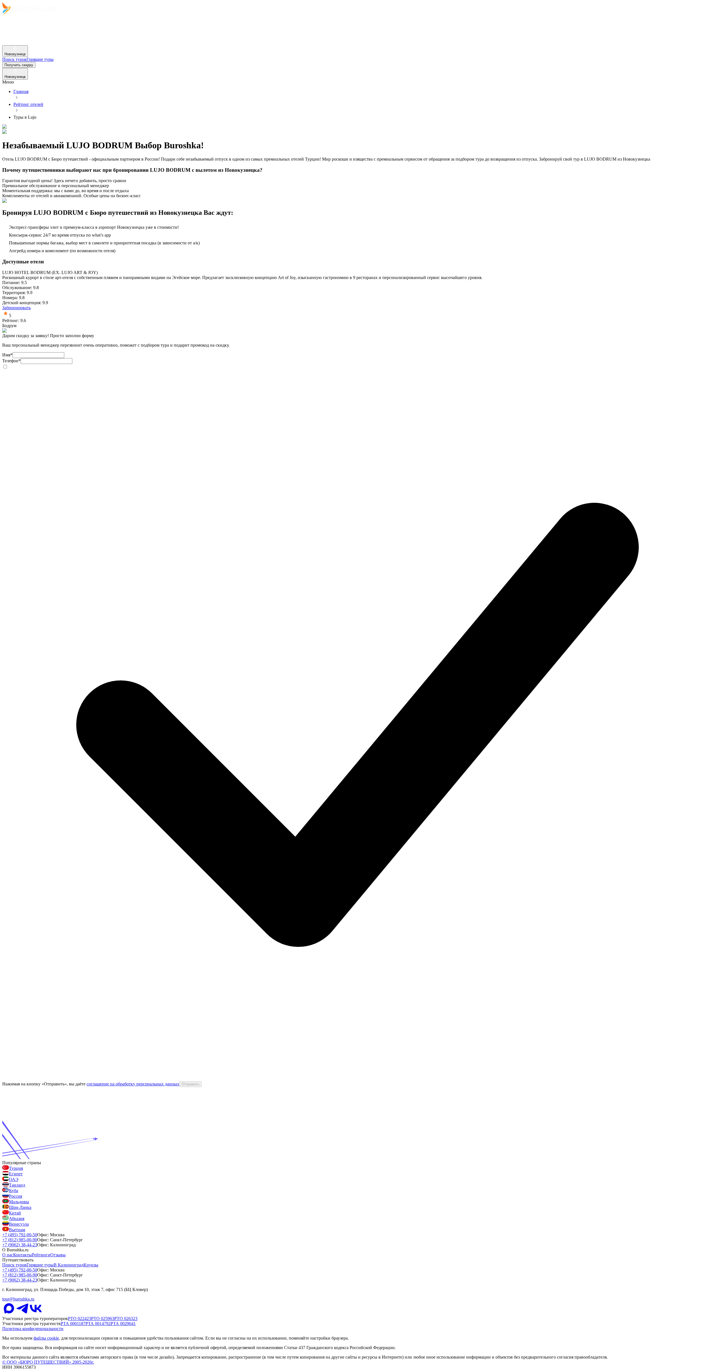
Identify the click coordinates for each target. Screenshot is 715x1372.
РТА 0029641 (123, 1323)
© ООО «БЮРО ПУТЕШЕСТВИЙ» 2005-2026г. (48, 1362)
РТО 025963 (102, 1318)
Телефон (11, 360)
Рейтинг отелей (28, 104)
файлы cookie (46, 1338)
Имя (7, 354)
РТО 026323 (125, 1318)
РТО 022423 (79, 1318)
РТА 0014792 (98, 1323)
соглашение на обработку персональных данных (133, 1084)
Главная (20, 91)
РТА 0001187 (73, 1323)
